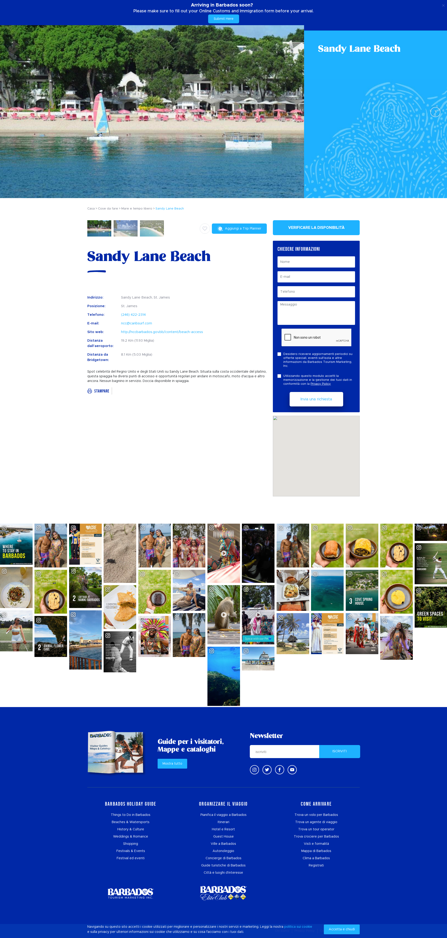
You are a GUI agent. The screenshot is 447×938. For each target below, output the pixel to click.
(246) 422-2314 (133, 314)
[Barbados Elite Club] (223, 893)
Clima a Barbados (316, 858)
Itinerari (223, 822)
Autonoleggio (223, 851)
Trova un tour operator (316, 829)
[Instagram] (254, 769)
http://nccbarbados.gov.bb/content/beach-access (162, 332)
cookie (307, 926)
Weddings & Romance (130, 836)
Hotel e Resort (223, 829)
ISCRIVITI (339, 751)
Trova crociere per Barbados (316, 836)
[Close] (443, 4)
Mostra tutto (172, 763)
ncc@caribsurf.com (136, 323)
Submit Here (224, 19)
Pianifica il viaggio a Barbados (223, 815)
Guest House (223, 836)
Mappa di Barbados (316, 851)
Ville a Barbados (223, 843)
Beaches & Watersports (130, 822)
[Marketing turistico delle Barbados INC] (130, 893)
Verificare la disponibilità (316, 228)
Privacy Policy (321, 383)
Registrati (316, 865)
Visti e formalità (316, 843)
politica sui (292, 926)
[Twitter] (267, 769)
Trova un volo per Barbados (316, 815)
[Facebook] (279, 769)
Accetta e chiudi (342, 929)
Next (434, 112)
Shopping (130, 843)
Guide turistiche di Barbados (223, 865)
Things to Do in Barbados (130, 815)
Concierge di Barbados (223, 858)
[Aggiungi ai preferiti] (205, 228)
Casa (91, 208)
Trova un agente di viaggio (316, 822)
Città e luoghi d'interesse (223, 872)
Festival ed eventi (131, 858)
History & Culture (130, 829)
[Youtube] (292, 769)
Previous (13, 112)
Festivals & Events (130, 851)
